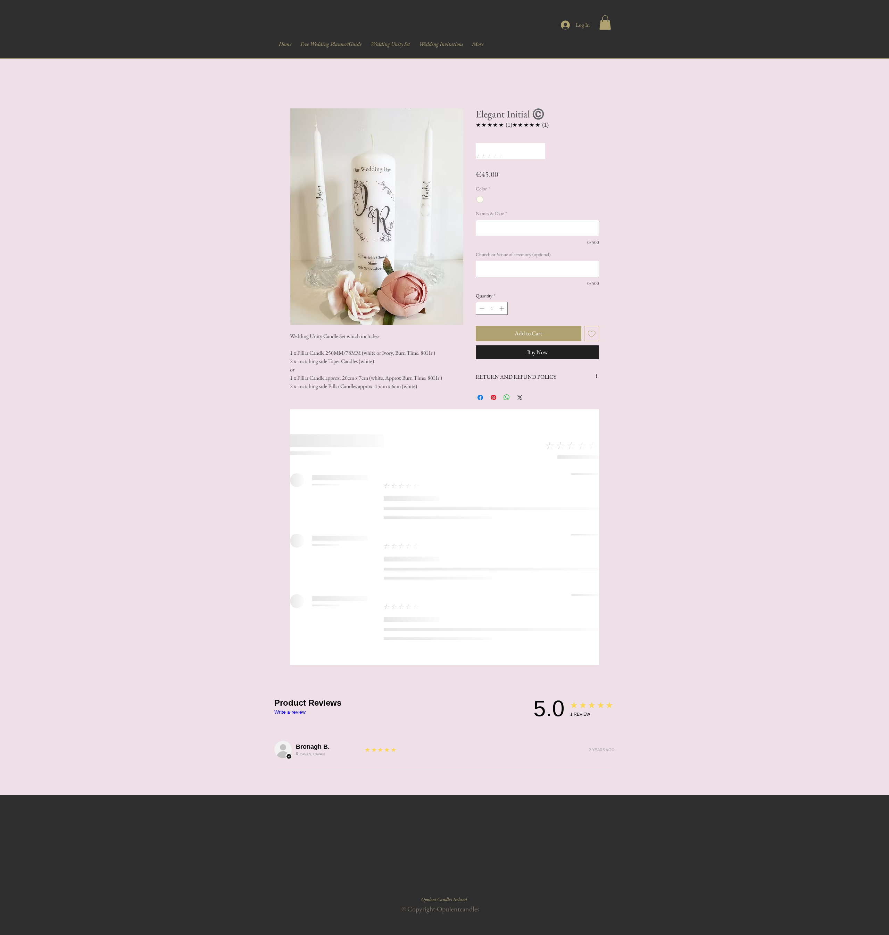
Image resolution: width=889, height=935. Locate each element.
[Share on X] (520, 397)
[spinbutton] (491, 308)
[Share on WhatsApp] (506, 397)
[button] (605, 22)
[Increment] (502, 308)
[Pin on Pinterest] (493, 397)
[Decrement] (481, 308)
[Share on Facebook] (480, 397)
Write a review (290, 712)
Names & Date (491, 213)
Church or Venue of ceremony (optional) (513, 254)
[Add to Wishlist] (591, 333)
